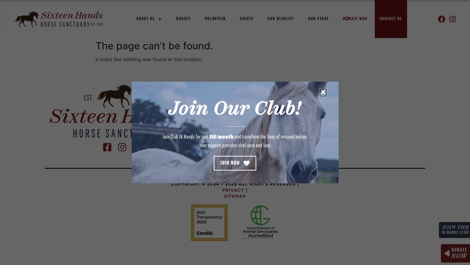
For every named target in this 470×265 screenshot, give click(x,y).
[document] (235, 132)
